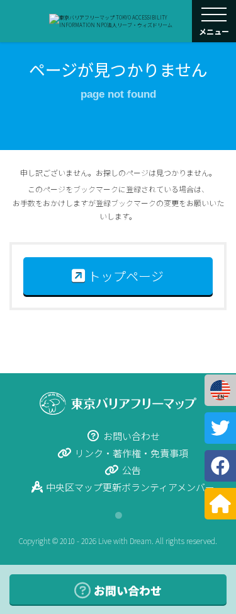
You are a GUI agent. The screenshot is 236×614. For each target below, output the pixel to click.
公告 (131, 470)
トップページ (126, 276)
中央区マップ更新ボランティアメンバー (130, 487)
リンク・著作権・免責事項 (131, 453)
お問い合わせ (131, 436)
